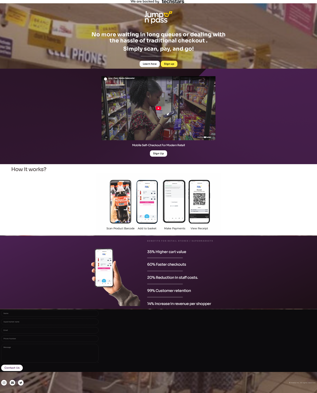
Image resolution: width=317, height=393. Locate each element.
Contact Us (12, 367)
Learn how (150, 63)
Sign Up (158, 153)
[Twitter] (21, 382)
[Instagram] (4, 382)
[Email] (12, 382)
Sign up (169, 63)
